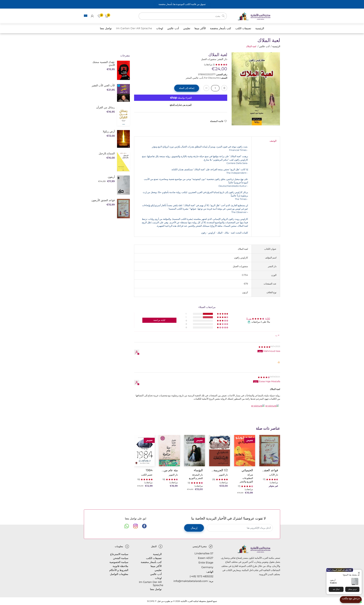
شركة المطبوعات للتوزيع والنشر (246, 478)
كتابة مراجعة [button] (159, 320)
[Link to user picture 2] (258, 411)
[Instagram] (135, 526)
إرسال (194, 527)
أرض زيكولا (109, 131)
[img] (264, 346)
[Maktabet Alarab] (259, 16)
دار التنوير (223, 474)
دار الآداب (273, 474)
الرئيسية (276, 46)
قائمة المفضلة (216, 121)
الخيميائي (247, 470)
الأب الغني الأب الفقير (103, 85)
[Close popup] (359, 572)
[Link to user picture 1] (272, 411)
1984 (149, 470)
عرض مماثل (352, 589)
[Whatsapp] (126, 526)
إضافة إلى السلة (186, 88)
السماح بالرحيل (107, 153)
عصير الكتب (147, 474)
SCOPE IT (151, 601)
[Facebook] (144, 526)
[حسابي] (92, 16)
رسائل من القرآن (105, 107)
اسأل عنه (336, 589)
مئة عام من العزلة (169, 470)
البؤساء (198, 470)
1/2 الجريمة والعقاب (219, 470)
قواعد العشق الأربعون (269, 470)
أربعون (332, 580)
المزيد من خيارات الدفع (181, 104)
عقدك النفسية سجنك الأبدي (103, 63)
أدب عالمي (264, 46)
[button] (221, 64)
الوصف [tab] (273, 140)
